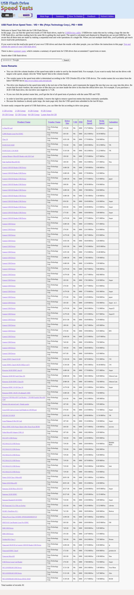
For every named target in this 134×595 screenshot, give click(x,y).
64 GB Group (34, 114)
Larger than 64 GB (49, 114)
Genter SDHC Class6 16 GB (11, 359)
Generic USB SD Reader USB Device (14, 168)
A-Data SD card (7, 128)
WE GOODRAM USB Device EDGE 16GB (16, 579)
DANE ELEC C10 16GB (10, 151)
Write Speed (101, 122)
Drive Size (67, 122)
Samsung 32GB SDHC (9, 494)
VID (75, 122)
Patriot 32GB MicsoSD (9, 483)
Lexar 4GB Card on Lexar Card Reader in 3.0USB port (19, 410)
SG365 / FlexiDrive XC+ (10, 511)
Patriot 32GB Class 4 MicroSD (12, 477)
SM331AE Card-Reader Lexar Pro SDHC (15, 522)
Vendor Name (54, 122)
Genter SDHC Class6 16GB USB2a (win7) (16, 365)
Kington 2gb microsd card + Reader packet (15, 404)
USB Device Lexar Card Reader (12, 562)
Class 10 (5, 139)
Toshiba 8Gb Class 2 (8, 539)
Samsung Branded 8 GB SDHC (12, 500)
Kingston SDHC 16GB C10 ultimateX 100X (16, 393)
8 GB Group (46, 111)
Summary (60, 16)
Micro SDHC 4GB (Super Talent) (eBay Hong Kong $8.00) (21, 427)
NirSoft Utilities (107, 16)
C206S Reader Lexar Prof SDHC (12, 134)
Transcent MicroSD (8, 556)
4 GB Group (33, 111)
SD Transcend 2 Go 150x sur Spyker (14, 506)
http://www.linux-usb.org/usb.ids (38, 81)
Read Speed (89, 122)
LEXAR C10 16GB (8, 415)
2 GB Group (20, 111)
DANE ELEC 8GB (8, 145)
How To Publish (76, 16)
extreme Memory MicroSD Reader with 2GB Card (18, 156)
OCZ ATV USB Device (9, 438)
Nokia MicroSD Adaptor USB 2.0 (13, 432)
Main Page (44, 16)
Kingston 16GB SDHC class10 (12, 370)
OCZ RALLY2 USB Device (11, 444)
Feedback (91, 16)
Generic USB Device (8, 224)
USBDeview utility (73, 33)
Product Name (23, 122)
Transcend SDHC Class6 (10, 551)
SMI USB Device (7, 528)
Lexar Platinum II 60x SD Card (12, 421)
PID (81, 122)
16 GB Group (8, 114)
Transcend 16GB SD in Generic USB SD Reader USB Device (21, 545)
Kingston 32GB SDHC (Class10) (12, 382)
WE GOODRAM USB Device (12, 568)
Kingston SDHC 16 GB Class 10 (12, 387)
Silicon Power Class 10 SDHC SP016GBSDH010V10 (19, 517)
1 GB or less (7, 111)
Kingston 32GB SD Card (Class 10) (13, 376)
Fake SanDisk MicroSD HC (11, 162)
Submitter (113, 122)
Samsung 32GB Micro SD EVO (12, 489)
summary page (20, 51)
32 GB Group (21, 114)
